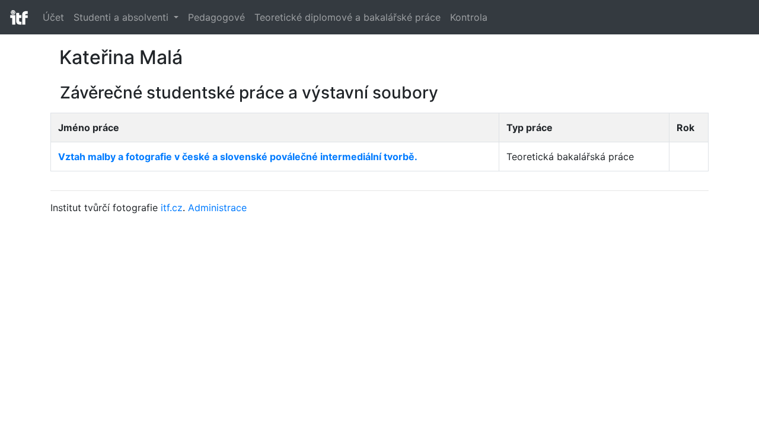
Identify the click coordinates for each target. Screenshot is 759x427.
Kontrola (468, 17)
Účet (53, 17)
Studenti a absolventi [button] (122, 17)
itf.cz (172, 208)
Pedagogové (216, 17)
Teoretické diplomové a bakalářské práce (347, 17)
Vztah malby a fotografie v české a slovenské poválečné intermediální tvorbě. (237, 156)
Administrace (217, 208)
